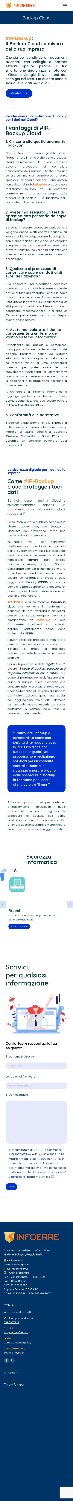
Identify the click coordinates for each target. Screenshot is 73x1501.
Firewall (14, 910)
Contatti (13, 1372)
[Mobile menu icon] (64, 5)
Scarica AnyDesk (14, 1352)
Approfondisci (18, 926)
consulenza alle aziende (24, 713)
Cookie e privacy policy (17, 1342)
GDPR (29, 431)
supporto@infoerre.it (16, 1332)
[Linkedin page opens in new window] (12, 1360)
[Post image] (36, 903)
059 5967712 (11, 1322)
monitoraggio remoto (48, 829)
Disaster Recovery (47, 686)
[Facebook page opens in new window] (6, 1360)
